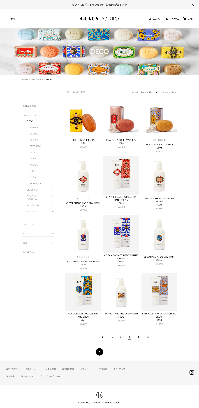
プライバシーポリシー (50, 376)
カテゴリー (28, 224)
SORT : (135, 92)
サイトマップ (119, 369)
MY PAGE (174, 18)
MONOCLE (32, 211)
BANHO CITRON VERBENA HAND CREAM (159, 315)
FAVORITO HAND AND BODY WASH (159, 200)
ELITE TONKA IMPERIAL (83, 140)
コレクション (37, 79)
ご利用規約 (10, 376)
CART (191, 18)
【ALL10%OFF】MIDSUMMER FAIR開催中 (99, 6)
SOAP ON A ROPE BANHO (159, 144)
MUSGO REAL (34, 205)
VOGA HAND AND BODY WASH (83, 261)
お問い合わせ (86, 369)
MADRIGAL (35, 183)
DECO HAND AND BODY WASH (159, 256)
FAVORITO (35, 146)
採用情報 (103, 369)
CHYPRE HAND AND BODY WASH (83, 203)
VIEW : (164, 92)
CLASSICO (32, 189)
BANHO (34, 127)
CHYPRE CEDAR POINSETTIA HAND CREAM (121, 198)
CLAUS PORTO (99, 18)
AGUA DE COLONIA (32, 197)
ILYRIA (33, 177)
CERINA (34, 133)
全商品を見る (29, 106)
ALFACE (34, 164)
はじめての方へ (12, 369)
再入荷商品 (28, 252)
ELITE (33, 171)
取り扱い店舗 (68, 369)
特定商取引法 (27, 376)
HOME (25, 79)
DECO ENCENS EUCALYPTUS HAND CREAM (83, 315)
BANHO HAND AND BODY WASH (121, 313)
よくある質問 (50, 369)
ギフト (26, 233)
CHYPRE (34, 140)
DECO (30, 121)
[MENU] (6, 19)
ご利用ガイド (31, 369)
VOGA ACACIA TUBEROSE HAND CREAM (121, 257)
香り (25, 243)
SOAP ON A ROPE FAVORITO (121, 140)
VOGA (33, 158)
